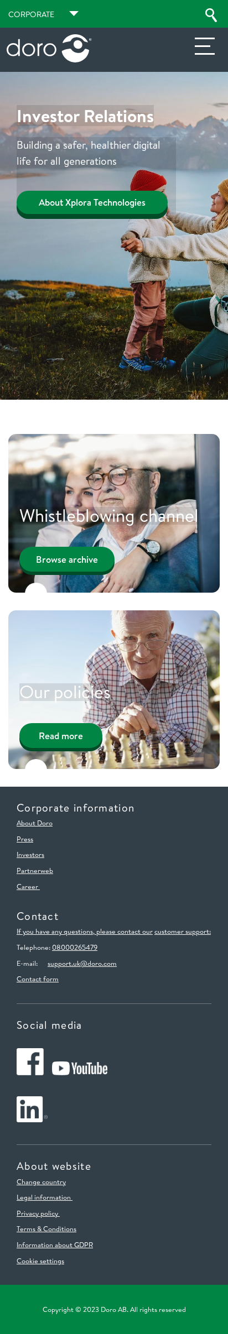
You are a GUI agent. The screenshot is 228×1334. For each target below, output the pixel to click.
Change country (41, 1181)
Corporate (31, 14)
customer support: (182, 931)
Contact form (38, 979)
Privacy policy (38, 1213)
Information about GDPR (55, 1244)
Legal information (44, 1197)
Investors (30, 854)
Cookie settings (40, 1260)
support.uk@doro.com (82, 963)
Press (25, 839)
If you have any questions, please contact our (85, 931)
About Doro (35, 823)
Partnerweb (35, 870)
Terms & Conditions (46, 1228)
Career (28, 886)
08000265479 (74, 947)
